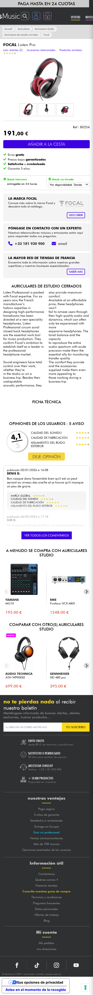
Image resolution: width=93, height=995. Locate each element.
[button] (28, 109)
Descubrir (76, 215)
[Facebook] (17, 965)
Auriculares (24, 29)
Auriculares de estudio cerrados (21, 34)
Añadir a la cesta (46, 144)
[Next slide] (87, 592)
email (62, 243)
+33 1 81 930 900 (50, 769)
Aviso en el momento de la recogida (35, 989)
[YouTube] (76, 965)
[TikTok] (36, 965)
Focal (46, 34)
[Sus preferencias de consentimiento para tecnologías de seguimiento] (85, 987)
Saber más (76, 271)
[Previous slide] (7, 592)
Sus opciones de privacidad (40, 982)
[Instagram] (56, 965)
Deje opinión (46, 456)
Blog (47, 920)
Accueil (8, 29)
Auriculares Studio (44, 29)
